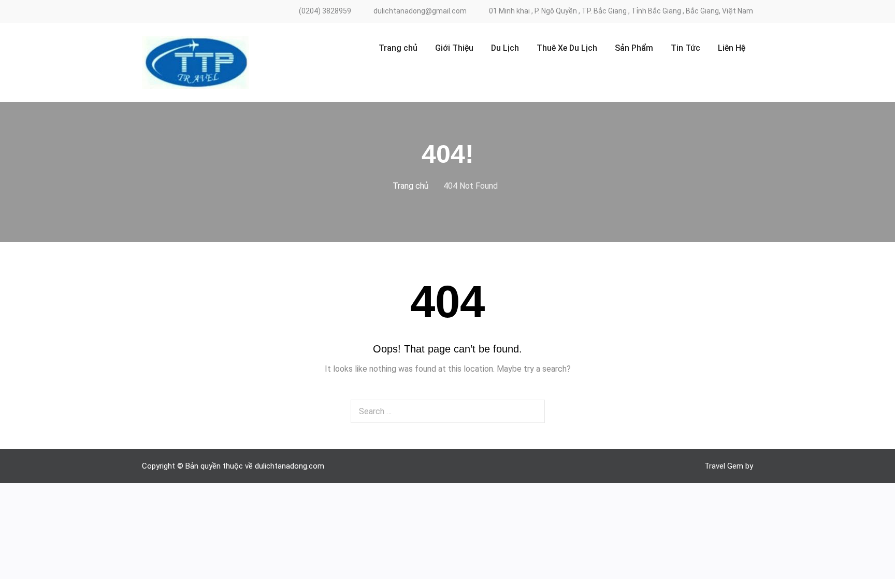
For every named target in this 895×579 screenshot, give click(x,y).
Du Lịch (505, 48)
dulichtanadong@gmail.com (420, 11)
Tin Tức (685, 48)
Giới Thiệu (454, 48)
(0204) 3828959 (325, 11)
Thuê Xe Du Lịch (567, 48)
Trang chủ (398, 48)
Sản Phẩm (634, 48)
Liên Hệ (731, 48)
